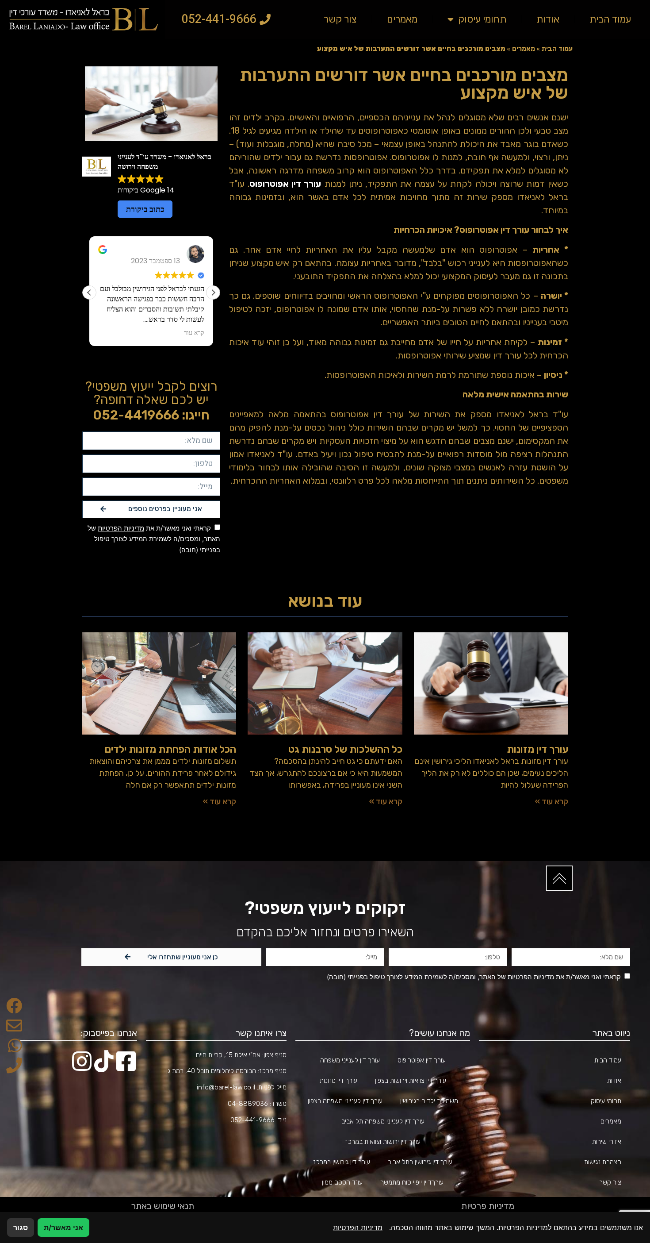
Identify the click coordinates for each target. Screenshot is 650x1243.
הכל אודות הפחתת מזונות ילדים (170, 749)
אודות (547, 19)
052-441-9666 (252, 1120)
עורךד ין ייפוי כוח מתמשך (412, 1182)
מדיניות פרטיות (487, 1206)
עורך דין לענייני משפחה (350, 1060)
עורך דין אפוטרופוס (422, 1060)
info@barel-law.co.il (226, 1087)
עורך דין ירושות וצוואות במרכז (383, 1142)
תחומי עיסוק (482, 19)
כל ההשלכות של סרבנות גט (345, 749)
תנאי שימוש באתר (162, 1206)
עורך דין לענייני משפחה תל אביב (382, 1121)
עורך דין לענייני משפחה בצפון (345, 1101)
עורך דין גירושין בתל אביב (420, 1162)
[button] (213, 292)
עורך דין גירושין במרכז (341, 1162)
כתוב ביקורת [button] (145, 209)
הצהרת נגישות (602, 1162)
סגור (20, 1227)
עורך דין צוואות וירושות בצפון (410, 1081)
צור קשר (340, 19)
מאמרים (402, 19)
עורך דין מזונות (537, 749)
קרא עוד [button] (94, 332)
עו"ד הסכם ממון (342, 1182)
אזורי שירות (606, 1142)
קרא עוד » (551, 801)
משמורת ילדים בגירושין (429, 1101)
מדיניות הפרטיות (121, 528)
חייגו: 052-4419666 (151, 415)
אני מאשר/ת (63, 1227)
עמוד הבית (610, 19)
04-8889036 (248, 1104)
